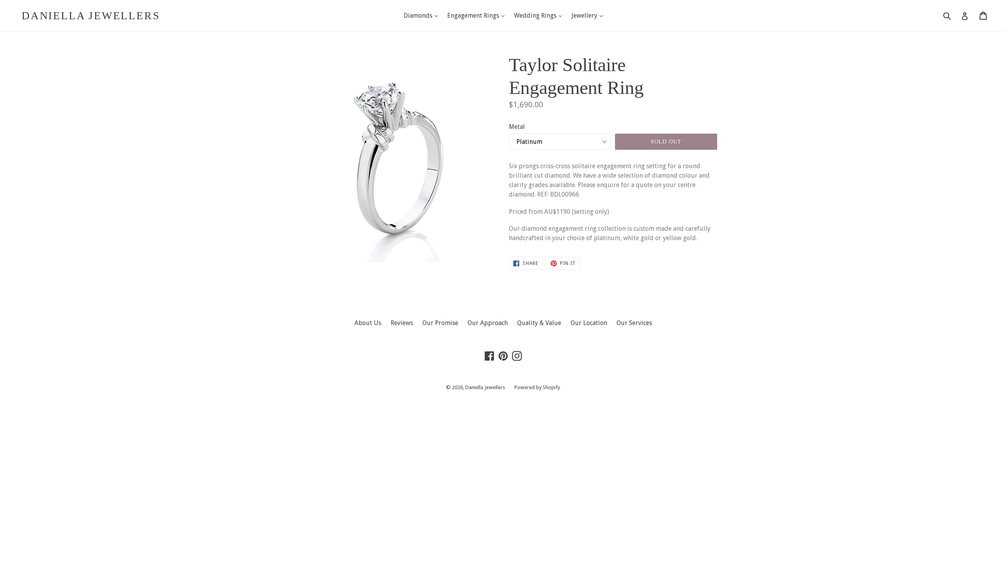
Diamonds (423, 15)
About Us (367, 323)
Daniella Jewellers (91, 15)
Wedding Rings (540, 15)
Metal (517, 126)
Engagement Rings (478, 15)
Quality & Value (539, 323)
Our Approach (488, 323)
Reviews (402, 323)
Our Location (589, 323)
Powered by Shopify (537, 387)
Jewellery (589, 15)
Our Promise (440, 323)
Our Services (634, 323)
